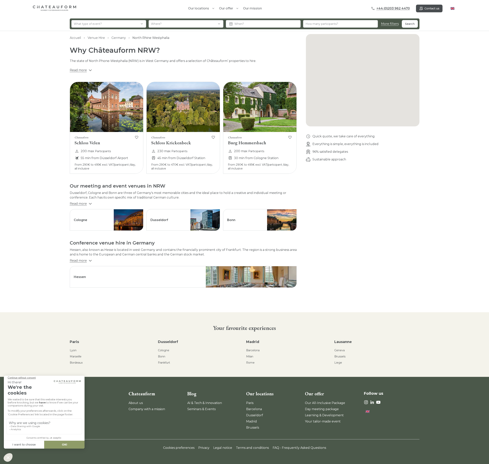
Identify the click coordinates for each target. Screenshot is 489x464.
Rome (250, 362)
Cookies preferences (178, 448)
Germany (118, 38)
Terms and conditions (252, 448)
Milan (249, 356)
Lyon (73, 350)
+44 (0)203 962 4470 (393, 8)
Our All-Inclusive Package (325, 403)
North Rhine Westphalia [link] (150, 38)
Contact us (431, 8)
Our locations (260, 394)
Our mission (252, 8)
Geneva (339, 350)
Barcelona (253, 350)
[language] (452, 8)
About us (136, 403)
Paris (74, 342)
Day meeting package (322, 409)
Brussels (339, 356)
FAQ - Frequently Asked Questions (299, 448)
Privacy (203, 448)
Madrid (252, 342)
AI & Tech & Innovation (204, 403)
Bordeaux (76, 362)
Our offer (226, 8)
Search (410, 24)
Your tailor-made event (323, 421)
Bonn (161, 356)
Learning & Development (324, 415)
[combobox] (108, 24)
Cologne (163, 350)
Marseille (75, 356)
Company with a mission (147, 409)
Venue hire (96, 38)
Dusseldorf (168, 342)
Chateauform (142, 394)
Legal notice (222, 448)
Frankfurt (164, 362)
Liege (338, 362)
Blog (191, 394)
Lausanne (343, 342)
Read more (78, 70)
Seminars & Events (201, 409)
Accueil (75, 38)
